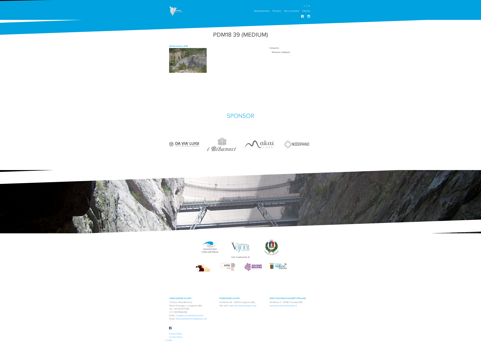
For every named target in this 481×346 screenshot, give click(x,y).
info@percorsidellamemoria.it (190, 315)
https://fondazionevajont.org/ (242, 305)
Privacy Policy (175, 333)
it (304, 6)
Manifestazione (262, 11)
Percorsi (277, 11)
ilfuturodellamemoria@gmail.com (191, 318)
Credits (168, 340)
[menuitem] (262, 10)
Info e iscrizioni (291, 11)
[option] (184, 144)
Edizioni (306, 11)
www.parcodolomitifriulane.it (283, 305)
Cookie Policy (175, 337)
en (309, 6)
